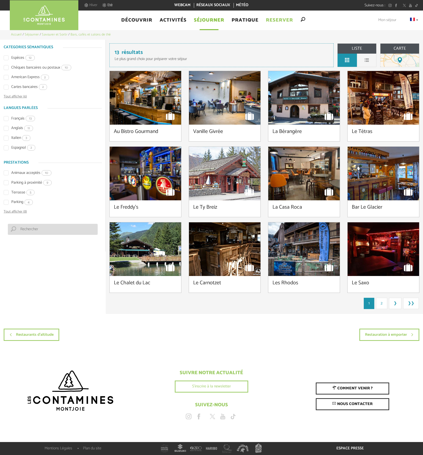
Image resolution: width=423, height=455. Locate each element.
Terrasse (21, 192)
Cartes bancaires (27, 87)
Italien (19, 138)
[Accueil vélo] (258, 448)
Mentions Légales (58, 448)
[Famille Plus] (243, 448)
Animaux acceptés (29, 173)
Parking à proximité (29, 183)
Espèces (21, 58)
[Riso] (196, 448)
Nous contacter (354, 404)
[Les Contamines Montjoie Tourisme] (70, 391)
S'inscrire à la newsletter (211, 386)
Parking (20, 202)
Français (21, 118)
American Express (28, 77)
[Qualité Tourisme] (227, 448)
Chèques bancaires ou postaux (39, 68)
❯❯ (411, 303)
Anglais (20, 128)
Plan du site (92, 448)
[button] (137, 20)
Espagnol (21, 148)
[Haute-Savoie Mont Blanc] (164, 448)
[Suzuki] (180, 448)
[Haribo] (211, 448)
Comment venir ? (354, 388)
